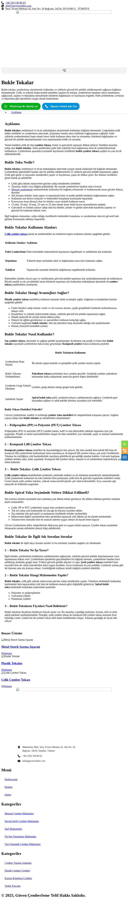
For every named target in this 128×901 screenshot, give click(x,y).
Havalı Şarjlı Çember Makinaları (22, 821)
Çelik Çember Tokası (15, 679)
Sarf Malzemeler (13, 828)
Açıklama (16, 112)
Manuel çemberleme (22, 189)
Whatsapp (6, 653)
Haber (8, 794)
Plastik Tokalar (11, 663)
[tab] (67, 112)
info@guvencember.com (33, 761)
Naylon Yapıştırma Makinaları (20, 836)
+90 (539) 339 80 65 (32, 756)
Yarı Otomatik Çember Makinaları (22, 844)
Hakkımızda (11, 779)
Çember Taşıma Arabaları (18, 863)
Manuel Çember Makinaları (19, 813)
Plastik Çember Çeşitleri (17, 870)
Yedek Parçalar (12, 886)
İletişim (8, 787)
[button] (64, 71)
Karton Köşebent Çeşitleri (18, 878)
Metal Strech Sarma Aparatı (20, 646)
